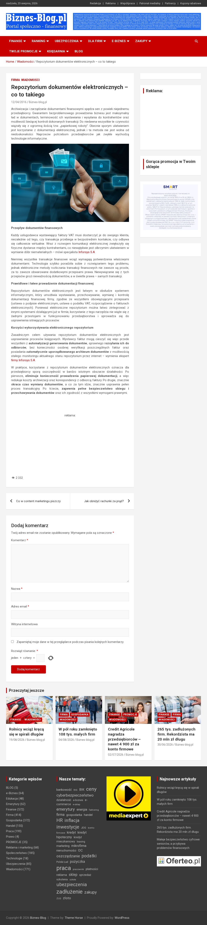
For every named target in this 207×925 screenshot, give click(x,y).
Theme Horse (74, 918)
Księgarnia (56, 51)
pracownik (78, 869)
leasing (81, 841)
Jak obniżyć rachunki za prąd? (104, 501)
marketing (63, 846)
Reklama (111, 3)
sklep (73, 875)
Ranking (38, 41)
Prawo (10, 836)
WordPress (122, 918)
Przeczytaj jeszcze (26, 690)
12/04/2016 (18, 102)
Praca (10, 831)
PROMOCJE (130, 714)
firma (60, 815)
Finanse (15, 41)
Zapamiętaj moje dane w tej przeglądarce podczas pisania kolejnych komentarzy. (70, 642)
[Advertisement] (70, 446)
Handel (10, 826)
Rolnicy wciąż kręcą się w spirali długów (26, 732)
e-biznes (119, 41)
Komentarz (19, 540)
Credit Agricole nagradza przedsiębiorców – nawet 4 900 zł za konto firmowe (124, 739)
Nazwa (16, 589)
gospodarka (74, 815)
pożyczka (77, 862)
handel (88, 815)
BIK (81, 790)
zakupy (90, 892)
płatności (92, 869)
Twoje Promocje (23, 51)
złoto (67, 898)
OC (80, 850)
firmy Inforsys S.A (23, 360)
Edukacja (12, 798)
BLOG (79, 51)
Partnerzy (170, 3)
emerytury (65, 809)
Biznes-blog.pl (38, 102)
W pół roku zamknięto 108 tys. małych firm (78, 732)
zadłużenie (69, 892)
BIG (75, 789)
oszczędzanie (68, 856)
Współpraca (127, 3)
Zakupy (141, 41)
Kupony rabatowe (190, 3)
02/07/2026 (115, 754)
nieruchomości (66, 850)
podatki (89, 855)
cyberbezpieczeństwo (75, 795)
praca (63, 868)
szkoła (73, 879)
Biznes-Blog (38, 918)
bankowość (64, 790)
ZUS (58, 898)
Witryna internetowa (24, 624)
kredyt (71, 832)
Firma (15, 80)
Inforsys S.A (86, 252)
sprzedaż (85, 874)
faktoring (94, 809)
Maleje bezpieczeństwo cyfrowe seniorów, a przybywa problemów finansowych (178, 844)
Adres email (20, 606)
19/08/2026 (16, 739)
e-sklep (76, 804)
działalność (63, 800)
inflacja (71, 820)
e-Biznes (12, 793)
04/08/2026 (66, 739)
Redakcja (95, 3)
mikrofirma (78, 846)
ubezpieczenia (71, 884)
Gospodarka (79, 714)
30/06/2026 (165, 744)
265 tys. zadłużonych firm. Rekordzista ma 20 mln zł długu (176, 734)
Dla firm (95, 41)
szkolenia (62, 879)
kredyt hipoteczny (71, 835)
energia (82, 809)
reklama (61, 874)
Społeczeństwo (16, 853)
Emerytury (12, 804)
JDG (83, 827)
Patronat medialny (149, 3)
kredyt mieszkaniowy (69, 839)
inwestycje (67, 827)
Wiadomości (30, 80)
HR (59, 820)
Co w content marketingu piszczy (38, 501)
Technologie (14, 858)
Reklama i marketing (19, 847)
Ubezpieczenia (67, 41)
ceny (91, 789)
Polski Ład (62, 861)
